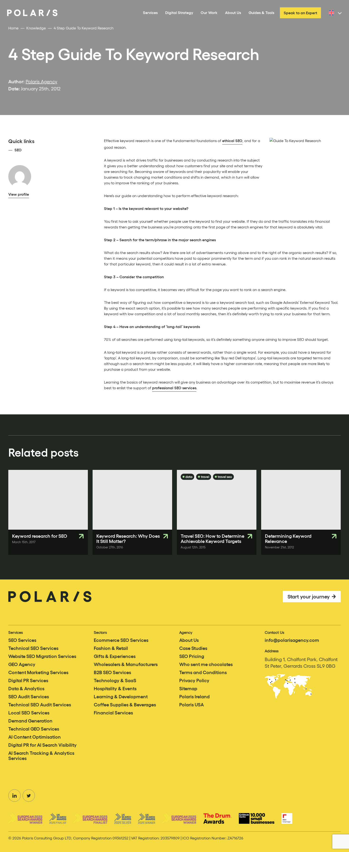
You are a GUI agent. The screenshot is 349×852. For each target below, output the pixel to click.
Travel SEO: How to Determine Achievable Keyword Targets (212, 538)
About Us (233, 12)
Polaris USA (191, 704)
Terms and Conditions (203, 672)
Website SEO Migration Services (42, 656)
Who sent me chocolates (206, 664)
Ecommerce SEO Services (121, 640)
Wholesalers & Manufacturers (126, 664)
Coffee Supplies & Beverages (125, 704)
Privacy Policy (194, 680)
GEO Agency (21, 664)
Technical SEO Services (33, 648)
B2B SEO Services (112, 672)
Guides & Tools (261, 12)
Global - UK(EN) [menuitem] (342, 15)
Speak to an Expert (300, 13)
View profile (18, 194)
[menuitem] (334, 12)
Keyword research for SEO (39, 536)
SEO (18, 150)
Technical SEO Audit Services (39, 704)
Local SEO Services (28, 712)
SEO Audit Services (28, 696)
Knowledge (36, 28)
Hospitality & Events (115, 688)
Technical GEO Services (33, 729)
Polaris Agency (41, 81)
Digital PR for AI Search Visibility (42, 745)
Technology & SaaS (115, 680)
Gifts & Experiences (115, 656)
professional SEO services (174, 388)
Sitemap (188, 688)
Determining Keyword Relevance (288, 538)
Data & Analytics (26, 688)
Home (13, 28)
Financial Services (113, 712)
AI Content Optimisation (34, 737)
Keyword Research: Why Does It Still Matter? (128, 538)
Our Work (209, 12)
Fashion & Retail (111, 648)
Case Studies (193, 648)
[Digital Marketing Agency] (32, 12)
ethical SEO (232, 141)
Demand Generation (30, 720)
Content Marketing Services (38, 672)
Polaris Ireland (194, 696)
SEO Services (22, 640)
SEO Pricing (191, 656)
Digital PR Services (28, 680)
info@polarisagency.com (292, 640)
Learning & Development (121, 696)
